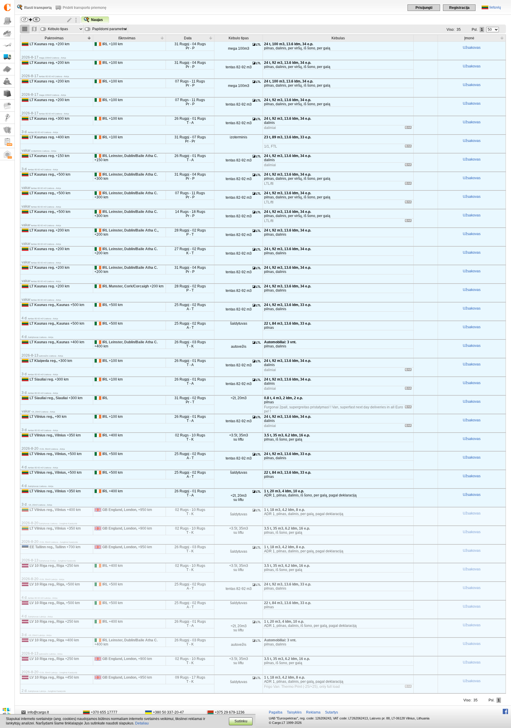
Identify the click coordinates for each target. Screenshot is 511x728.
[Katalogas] (7, 94)
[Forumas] (7, 81)
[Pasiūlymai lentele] (25, 29)
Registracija (459, 8)
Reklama (313, 712)
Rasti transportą (38, 8)
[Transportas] (7, 57)
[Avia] (7, 45)
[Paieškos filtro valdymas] (76, 20)
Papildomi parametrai (109, 29)
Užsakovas (472, 48)
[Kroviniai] (7, 21)
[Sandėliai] (7, 154)
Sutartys (331, 712)
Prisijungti (423, 8)
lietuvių (495, 7)
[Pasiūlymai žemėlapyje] (34, 29)
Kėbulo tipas (58, 29)
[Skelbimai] (7, 106)
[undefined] (408, 128)
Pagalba (275, 712)
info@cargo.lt (38, 712)
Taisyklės (294, 712)
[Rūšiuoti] (89, 37)
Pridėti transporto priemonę (84, 8)
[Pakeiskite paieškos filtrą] (69, 20)
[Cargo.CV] (7, 142)
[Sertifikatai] (7, 130)
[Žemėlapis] (7, 69)
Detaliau (142, 723)
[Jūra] (7, 33)
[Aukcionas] (7, 118)
